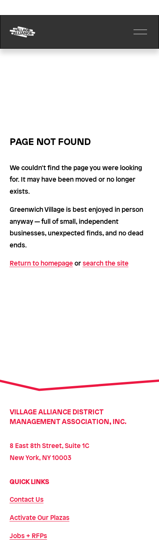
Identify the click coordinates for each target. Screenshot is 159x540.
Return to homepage (41, 262)
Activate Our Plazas (39, 517)
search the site (106, 262)
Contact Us (27, 499)
